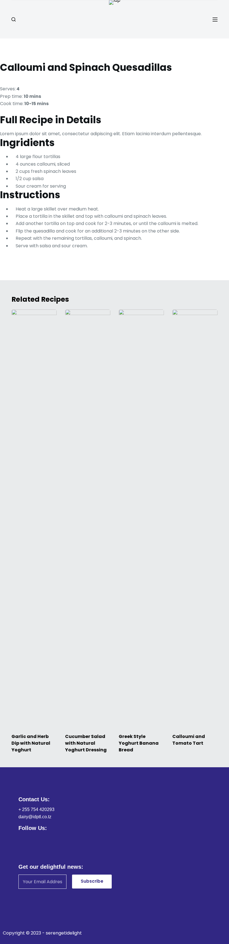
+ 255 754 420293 (36, 809)
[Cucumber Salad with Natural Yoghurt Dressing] (87, 518)
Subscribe (92, 881)
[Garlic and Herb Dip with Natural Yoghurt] (34, 518)
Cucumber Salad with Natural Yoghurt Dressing (86, 743)
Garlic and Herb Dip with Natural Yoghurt (30, 743)
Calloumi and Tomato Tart (188, 739)
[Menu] (215, 19)
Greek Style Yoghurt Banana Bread (139, 743)
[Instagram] (39, 839)
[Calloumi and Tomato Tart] (195, 518)
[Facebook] (22, 839)
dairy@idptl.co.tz (34, 816)
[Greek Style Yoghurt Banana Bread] (141, 518)
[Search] (13, 19)
